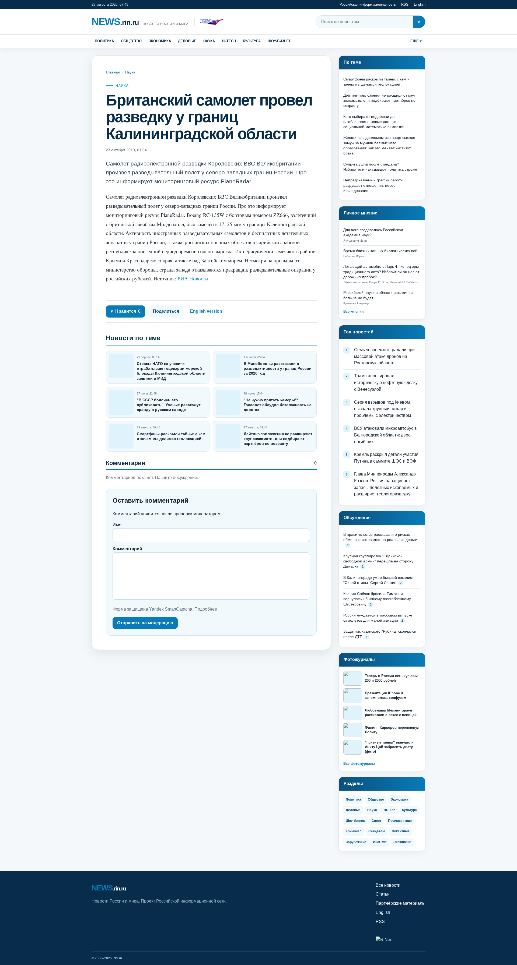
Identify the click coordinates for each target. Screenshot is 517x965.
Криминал (354, 831)
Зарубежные (356, 842)
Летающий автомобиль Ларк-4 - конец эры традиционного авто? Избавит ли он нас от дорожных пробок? (381, 271)
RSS (404, 4)
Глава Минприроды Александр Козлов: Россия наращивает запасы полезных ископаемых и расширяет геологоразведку (386, 484)
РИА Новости (192, 278)
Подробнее (205, 609)
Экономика (160, 41)
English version (206, 311)
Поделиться (166, 311)
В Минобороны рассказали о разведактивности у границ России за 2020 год (278, 368)
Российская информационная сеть (368, 4)
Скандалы (376, 831)
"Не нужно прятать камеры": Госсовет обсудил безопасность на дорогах (278, 405)
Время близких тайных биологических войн (381, 251)
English (419, 4)
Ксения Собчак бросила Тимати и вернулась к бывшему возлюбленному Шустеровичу (377, 598)
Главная (113, 72)
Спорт (376, 821)
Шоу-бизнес (279, 41)
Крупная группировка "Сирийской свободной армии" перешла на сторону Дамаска (378, 561)
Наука (209, 41)
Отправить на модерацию (145, 623)
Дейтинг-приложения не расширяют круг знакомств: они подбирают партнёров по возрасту (278, 439)
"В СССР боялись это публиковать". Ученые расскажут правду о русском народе (169, 405)
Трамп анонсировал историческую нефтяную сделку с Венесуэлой (386, 383)
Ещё (414, 41)
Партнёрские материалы (400, 903)
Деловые (187, 41)
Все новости (388, 885)
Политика (104, 41)
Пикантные (401, 831)
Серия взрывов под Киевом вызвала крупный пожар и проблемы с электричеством (382, 409)
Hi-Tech (229, 41)
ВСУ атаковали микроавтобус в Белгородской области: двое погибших (385, 435)
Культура (252, 41)
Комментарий (127, 549)
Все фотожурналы (359, 764)
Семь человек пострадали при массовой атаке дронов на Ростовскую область (384, 356)
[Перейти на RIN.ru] (209, 22)
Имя (117, 525)
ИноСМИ (380, 842)
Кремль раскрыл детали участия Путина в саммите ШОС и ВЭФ (386, 457)
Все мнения (353, 311)
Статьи (383, 894)
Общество (131, 41)
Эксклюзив (402, 842)
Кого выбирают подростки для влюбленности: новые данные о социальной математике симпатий (373, 121)
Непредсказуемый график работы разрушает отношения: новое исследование (373, 185)
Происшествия (400, 821)
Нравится (125, 311)
